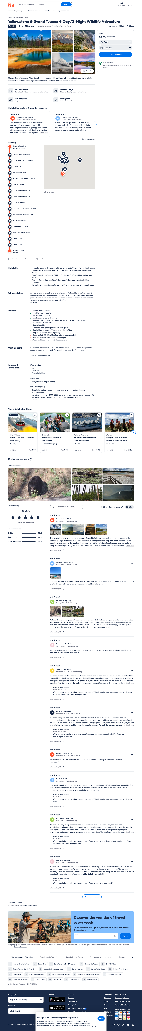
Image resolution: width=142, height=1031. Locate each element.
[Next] (95, 123)
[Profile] (130, 3)
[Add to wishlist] (35, 415)
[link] (22, 432)
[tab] (22, 957)
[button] (26, 26)
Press (106, 1008)
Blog (105, 1005)
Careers (106, 1001)
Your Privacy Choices (75, 1008)
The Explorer (108, 1016)
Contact (71, 998)
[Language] (121, 3)
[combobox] (39, 4)
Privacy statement (20, 947)
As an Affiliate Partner (122, 1005)
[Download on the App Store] (57, 1008)
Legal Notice (72, 1001)
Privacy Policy (72, 1005)
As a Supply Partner (122, 998)
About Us (107, 998)
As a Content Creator (122, 1001)
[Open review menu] (132, 520)
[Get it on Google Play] (57, 999)
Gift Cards (107, 1012)
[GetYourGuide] (11, 4)
